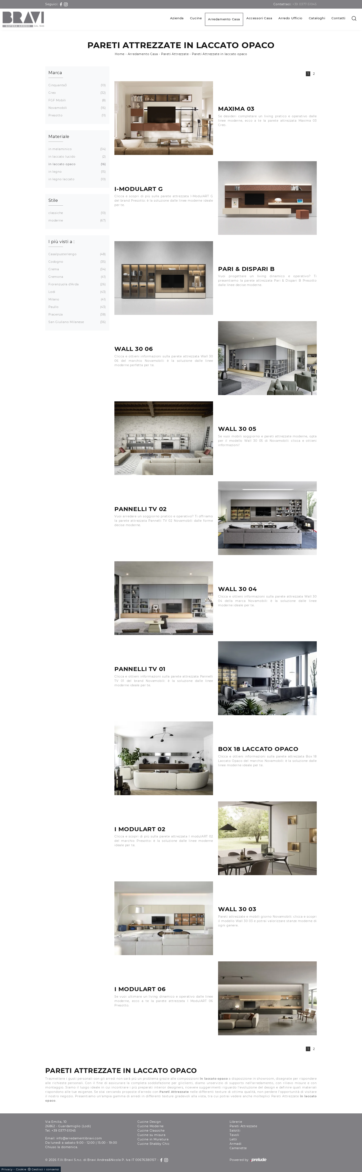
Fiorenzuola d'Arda (76, 284)
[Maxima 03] (163, 118)
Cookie (21, 1169)
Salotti (235, 1130)
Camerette (238, 1148)
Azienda (177, 18)
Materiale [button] (58, 136)
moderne (76, 220)
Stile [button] (53, 200)
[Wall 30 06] (267, 358)
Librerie (236, 1122)
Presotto (76, 115)
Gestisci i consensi (45, 1169)
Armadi (236, 1144)
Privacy (7, 1169)
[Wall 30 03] (163, 918)
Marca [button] (55, 72)
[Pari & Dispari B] (163, 278)
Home (119, 54)
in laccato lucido (76, 156)
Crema (76, 269)
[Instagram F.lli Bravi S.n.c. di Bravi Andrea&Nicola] (66, 4)
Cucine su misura (151, 1135)
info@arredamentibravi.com (79, 1138)
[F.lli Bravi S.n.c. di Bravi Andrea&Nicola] (23, 19)
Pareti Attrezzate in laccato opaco (219, 54)
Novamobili (76, 108)
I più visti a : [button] (61, 241)
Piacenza (76, 314)
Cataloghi (317, 18)
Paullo (76, 307)
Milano (76, 299)
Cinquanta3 (76, 85)
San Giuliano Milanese (76, 322)
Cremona (76, 277)
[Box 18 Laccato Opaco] (163, 758)
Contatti (338, 18)
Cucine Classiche (151, 1130)
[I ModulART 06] (267, 998)
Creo (76, 93)
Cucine (196, 18)
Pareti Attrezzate (175, 54)
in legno (76, 172)
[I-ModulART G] (267, 198)
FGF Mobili (76, 100)
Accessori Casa (259, 18)
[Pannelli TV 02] (267, 518)
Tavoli (234, 1135)
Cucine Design (149, 1122)
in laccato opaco (76, 164)
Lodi (76, 292)
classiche (76, 213)
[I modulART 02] (267, 838)
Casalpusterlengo (76, 254)
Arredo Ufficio (290, 18)
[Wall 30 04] (163, 598)
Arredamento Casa (224, 19)
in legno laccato (76, 179)
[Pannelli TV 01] (267, 678)
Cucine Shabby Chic (153, 1144)
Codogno (76, 262)
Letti (233, 1139)
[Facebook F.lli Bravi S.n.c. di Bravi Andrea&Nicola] (61, 4)
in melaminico (76, 149)
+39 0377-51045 (304, 4)
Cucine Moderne (150, 1126)
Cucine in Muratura (152, 1139)
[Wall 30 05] (163, 438)
